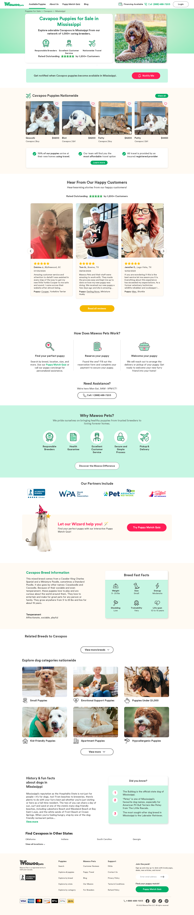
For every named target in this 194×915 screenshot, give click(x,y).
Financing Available (133, 4)
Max (134, 292)
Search (61, 866)
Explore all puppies (66, 872)
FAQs (110, 866)
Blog (85, 878)
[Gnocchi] (42, 134)
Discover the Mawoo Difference (97, 466)
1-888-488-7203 (134, 901)
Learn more (99, 163)
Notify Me (148, 76)
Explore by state (65, 884)
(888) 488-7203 (159, 4)
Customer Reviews (91, 866)
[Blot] (79, 134)
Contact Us (113, 872)
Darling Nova (93, 292)
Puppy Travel (88, 872)
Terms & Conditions (116, 884)
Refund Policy (113, 890)
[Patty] (151, 134)
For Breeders (88, 890)
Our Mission (88, 884)
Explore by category (67, 890)
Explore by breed (65, 878)
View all (162, 96)
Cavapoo (48, 11)
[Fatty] (115, 134)
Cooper (45, 292)
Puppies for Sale (33, 11)
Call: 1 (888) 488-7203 (99, 395)
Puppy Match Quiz (56, 364)
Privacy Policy (113, 878)
